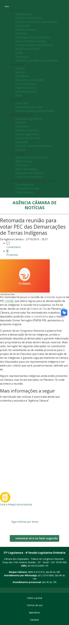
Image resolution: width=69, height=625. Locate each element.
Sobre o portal (34, 597)
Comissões (21, 126)
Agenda (20, 68)
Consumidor (22, 25)
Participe (20, 149)
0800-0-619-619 (36, 571)
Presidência (22, 76)
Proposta (12, 255)
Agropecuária (23, 14)
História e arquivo (26, 91)
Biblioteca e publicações (29, 80)
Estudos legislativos (27, 134)
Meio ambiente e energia (30, 41)
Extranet (34, 619)
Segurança (21, 56)
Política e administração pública (34, 45)
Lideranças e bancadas (29, 107)
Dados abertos (24, 192)
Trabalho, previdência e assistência (36, 60)
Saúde (19, 53)
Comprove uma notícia (29, 177)
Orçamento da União (27, 138)
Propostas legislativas (28, 118)
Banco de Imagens (26, 169)
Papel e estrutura (25, 87)
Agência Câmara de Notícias (32, 157)
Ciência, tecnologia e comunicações (36, 22)
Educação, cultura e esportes (32, 37)
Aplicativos (34, 612)
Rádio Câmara (23, 161)
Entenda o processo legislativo (33, 146)
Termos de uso (35, 605)
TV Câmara (22, 165)
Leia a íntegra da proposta (16, 504)
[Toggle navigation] (63, 4)
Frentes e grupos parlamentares (35, 111)
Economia (21, 33)
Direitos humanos (26, 29)
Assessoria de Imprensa (29, 173)
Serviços (20, 72)
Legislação (21, 142)
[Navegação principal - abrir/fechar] (7, 4)
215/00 (9, 301)
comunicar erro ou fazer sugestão (36, 538)
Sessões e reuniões (27, 130)
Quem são (21, 103)
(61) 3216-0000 (46, 575)
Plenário (20, 122)
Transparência (24, 184)
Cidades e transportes (28, 18)
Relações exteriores (27, 49)
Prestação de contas (27, 188)
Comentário (13, 247)
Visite (18, 95)
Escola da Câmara (25, 84)
